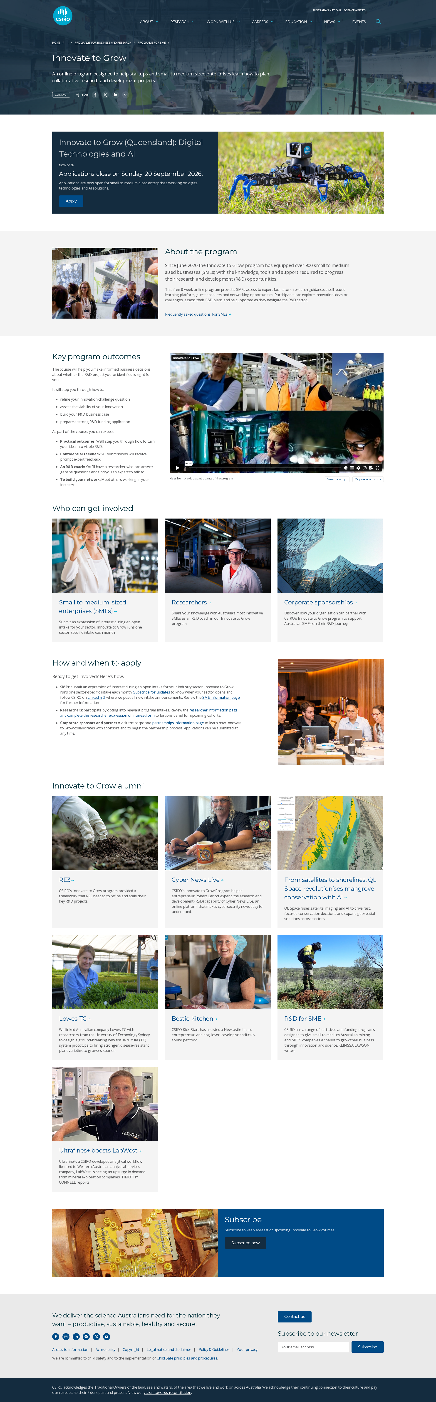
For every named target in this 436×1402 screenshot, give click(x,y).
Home (56, 42)
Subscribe (367, 1347)
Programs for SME (152, 42)
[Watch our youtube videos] (106, 1336)
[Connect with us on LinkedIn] (76, 1336)
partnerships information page (178, 722)
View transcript (337, 479)
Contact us (294, 1316)
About (146, 22)
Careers (260, 22)
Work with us (221, 22)
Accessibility (105, 1349)
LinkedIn (95, 697)
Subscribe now (245, 1242)
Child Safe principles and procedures (187, 1358)
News (329, 22)
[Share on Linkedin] (115, 94)
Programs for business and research (103, 42)
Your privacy (247, 1349)
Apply (71, 201)
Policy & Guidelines (214, 1349)
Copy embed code (368, 479)
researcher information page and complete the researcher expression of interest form (149, 713)
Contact (61, 94)
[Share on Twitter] (105, 94)
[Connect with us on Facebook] (55, 1336)
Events (359, 22)
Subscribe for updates (151, 692)
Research (179, 22)
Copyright (131, 1349)
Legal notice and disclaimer (169, 1349)
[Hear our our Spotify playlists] (86, 1336)
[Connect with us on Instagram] (65, 1336)
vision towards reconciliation (167, 1392)
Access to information (70, 1349)
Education (296, 22)
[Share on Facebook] (95, 94)
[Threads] (96, 1336)
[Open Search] (378, 21)
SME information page (221, 697)
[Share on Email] (125, 94)
